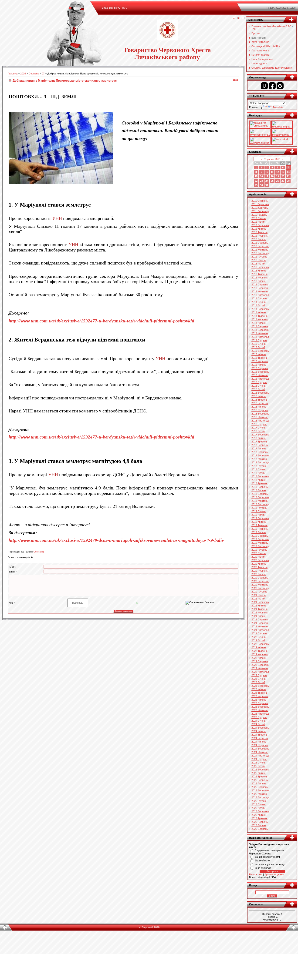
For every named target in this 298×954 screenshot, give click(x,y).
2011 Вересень (260, 204)
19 (277, 176)
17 (266, 176)
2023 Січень (258, 678)
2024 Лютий (258, 724)
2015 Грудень (259, 382)
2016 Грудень (259, 424)
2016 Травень (259, 399)
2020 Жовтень (259, 584)
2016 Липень (258, 406)
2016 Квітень (258, 396)
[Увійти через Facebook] (272, 85)
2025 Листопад (260, 797)
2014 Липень (258, 322)
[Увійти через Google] (280, 85)
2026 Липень (258, 825)
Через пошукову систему (270, 864)
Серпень (34, 73)
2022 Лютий (258, 640)
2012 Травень (259, 232)
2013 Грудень (259, 298)
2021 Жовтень (259, 626)
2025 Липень (258, 783)
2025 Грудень (259, 801)
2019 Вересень (260, 539)
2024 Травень (259, 734)
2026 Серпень (259, 828)
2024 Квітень (258, 731)
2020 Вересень (260, 581)
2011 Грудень (259, 214)
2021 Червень (259, 612)
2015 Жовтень (259, 375)
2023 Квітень (258, 689)
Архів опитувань (274, 874)
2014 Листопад (260, 336)
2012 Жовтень (259, 249)
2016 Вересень (260, 413)
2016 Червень (259, 403)
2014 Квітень (258, 312)
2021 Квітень (258, 605)
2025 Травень (259, 776)
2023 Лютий (258, 682)
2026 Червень (259, 821)
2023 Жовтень (259, 710)
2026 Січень (258, 804)
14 (288, 172)
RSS (124, 8)
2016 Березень (260, 392)
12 (277, 172)
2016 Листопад (260, 420)
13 (282, 172)
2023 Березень (260, 685)
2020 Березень (260, 560)
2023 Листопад (260, 713)
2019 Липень (258, 532)
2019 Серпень (259, 535)
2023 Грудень (259, 717)
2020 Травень (259, 567)
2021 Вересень (260, 623)
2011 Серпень (259, 200)
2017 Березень (260, 434)
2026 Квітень (258, 814)
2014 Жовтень (259, 333)
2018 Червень (259, 486)
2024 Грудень (259, 759)
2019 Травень (259, 525)
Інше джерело (263, 868)
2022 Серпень (259, 661)
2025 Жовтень (259, 794)
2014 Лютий (258, 305)
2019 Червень (259, 528)
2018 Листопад (260, 504)
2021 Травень (259, 609)
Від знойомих (262, 860)
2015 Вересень (260, 371)
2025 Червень (259, 780)
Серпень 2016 (272, 159)
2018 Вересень (260, 497)
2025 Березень (260, 769)
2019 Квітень (258, 521)
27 (282, 180)
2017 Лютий (258, 431)
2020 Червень (259, 570)
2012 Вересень (260, 246)
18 (272, 176)
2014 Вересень (260, 329)
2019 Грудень (259, 549)
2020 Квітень (258, 563)
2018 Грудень (259, 507)
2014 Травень (259, 316)
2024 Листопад (260, 755)
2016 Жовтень (259, 417)
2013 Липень (258, 281)
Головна (12, 73)
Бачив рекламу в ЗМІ (267, 856)
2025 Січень (258, 762)
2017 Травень (259, 441)
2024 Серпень (259, 745)
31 (266, 185)
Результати (255, 874)
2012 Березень (260, 225)
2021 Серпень (259, 619)
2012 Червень (259, 235)
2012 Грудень (259, 256)
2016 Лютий (258, 389)
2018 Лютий (258, 473)
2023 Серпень (259, 703)
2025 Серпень (259, 787)
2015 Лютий (258, 347)
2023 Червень (259, 696)
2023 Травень (259, 692)
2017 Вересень (260, 455)
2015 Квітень (258, 354)
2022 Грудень (259, 675)
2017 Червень (259, 445)
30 (261, 185)
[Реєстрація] (238, 18)
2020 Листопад (260, 588)
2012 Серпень (259, 242)
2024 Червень (259, 738)
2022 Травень (259, 650)
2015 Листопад (260, 378)
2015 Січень (258, 343)
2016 (23, 73)
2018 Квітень (258, 480)
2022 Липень (258, 657)
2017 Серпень (259, 452)
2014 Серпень (259, 326)
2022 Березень (260, 644)
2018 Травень (259, 483)
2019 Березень (260, 518)
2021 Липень (258, 616)
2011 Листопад (260, 211)
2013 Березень (260, 267)
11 (272, 172)
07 (43, 73)
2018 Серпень (259, 493)
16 (261, 176)
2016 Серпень (259, 410)
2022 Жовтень (259, 668)
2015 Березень (260, 350)
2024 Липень (258, 741)
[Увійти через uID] (264, 85)
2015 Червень (259, 361)
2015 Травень (259, 357)
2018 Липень (258, 490)
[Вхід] (243, 18)
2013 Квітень (258, 270)
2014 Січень (258, 302)
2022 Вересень (260, 664)
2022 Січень (258, 637)
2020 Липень (258, 574)
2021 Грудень (259, 633)
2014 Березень (260, 309)
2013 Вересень (260, 288)
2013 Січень (258, 260)
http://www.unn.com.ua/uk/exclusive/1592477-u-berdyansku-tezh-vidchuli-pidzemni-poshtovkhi (101, 320)
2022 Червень (259, 654)
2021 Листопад (260, 630)
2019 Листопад (260, 546)
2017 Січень (258, 427)
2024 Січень (258, 720)
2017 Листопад (260, 462)
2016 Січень (258, 385)
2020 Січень (258, 553)
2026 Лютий (258, 808)
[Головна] (234, 18)
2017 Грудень (259, 466)
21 (288, 176)
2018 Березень (260, 476)
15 (256, 176)
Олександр (39, 552)
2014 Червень (259, 319)
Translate (278, 107)
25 (272, 180)
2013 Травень (259, 274)
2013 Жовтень (259, 291)
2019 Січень (258, 511)
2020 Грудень (259, 591)
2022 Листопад (260, 671)
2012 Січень (258, 218)
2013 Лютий (258, 263)
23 (261, 180)
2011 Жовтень (259, 207)
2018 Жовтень (259, 500)
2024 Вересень (260, 748)
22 (256, 180)
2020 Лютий (258, 556)
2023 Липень (258, 699)
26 (277, 180)
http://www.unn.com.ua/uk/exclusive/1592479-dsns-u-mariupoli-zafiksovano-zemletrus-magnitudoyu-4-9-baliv (116, 540)
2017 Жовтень (259, 459)
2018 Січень (258, 469)
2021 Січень (258, 595)
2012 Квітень (258, 228)
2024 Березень (260, 727)
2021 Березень (260, 602)
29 (256, 185)
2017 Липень (258, 448)
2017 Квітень (258, 438)
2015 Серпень (259, 368)
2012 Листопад (260, 253)
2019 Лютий (258, 514)
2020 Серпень (259, 577)
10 (266, 172)
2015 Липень (258, 364)
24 (266, 180)
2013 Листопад (260, 295)
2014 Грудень (259, 340)
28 (288, 180)
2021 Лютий (258, 598)
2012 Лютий (258, 221)
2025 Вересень (260, 790)
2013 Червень (259, 277)
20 (282, 176)
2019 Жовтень (259, 542)
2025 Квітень (258, 773)
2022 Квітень (258, 647)
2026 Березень (260, 811)
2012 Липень (258, 239)
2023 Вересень (260, 706)
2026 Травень (259, 818)
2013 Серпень (259, 284)
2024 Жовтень (259, 752)
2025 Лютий (258, 766)
